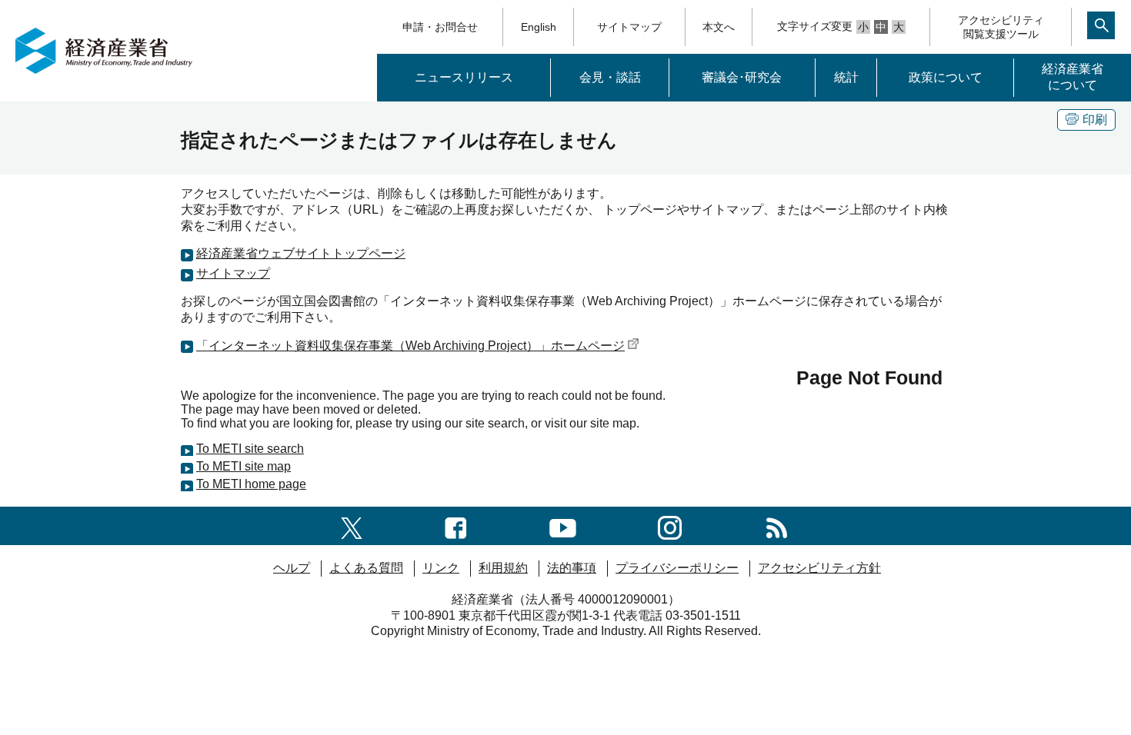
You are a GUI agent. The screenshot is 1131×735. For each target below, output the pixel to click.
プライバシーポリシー (677, 567)
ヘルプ (291, 567)
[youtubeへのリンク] (562, 525)
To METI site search (250, 448)
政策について (946, 77)
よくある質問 (366, 567)
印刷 (1095, 119)
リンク (440, 567)
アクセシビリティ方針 (819, 567)
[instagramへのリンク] (669, 525)
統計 (846, 77)
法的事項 (571, 567)
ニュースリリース (464, 77)
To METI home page (251, 484)
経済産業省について (1072, 76)
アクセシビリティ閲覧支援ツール (1001, 27)
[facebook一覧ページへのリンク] (455, 525)
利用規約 (503, 567)
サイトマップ (629, 27)
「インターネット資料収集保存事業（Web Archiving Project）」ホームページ (410, 345)
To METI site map (243, 466)
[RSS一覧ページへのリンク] (776, 525)
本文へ (718, 27)
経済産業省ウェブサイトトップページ (300, 253)
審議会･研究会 (742, 77)
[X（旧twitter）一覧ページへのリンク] (351, 525)
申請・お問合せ (440, 27)
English (538, 27)
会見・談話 (610, 77)
